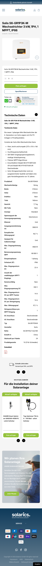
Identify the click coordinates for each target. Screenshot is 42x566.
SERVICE (19, 523)
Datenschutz (29, 559)
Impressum (13, 559)
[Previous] (18, 372)
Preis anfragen (21, 86)
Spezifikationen (21, 91)
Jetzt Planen (11, 494)
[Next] (23, 372)
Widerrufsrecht (14, 562)
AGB (21, 559)
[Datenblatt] (21, 352)
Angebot (37, 564)
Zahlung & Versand (27, 562)
